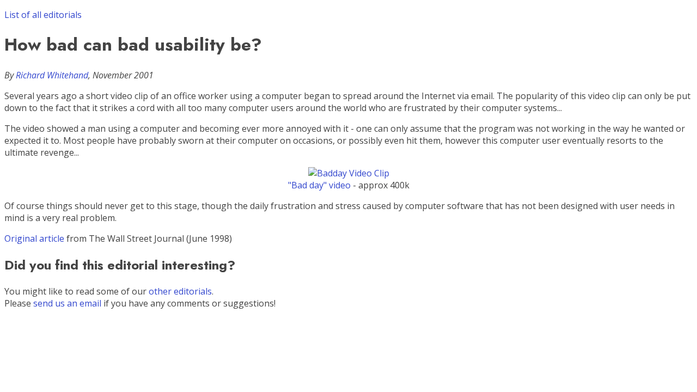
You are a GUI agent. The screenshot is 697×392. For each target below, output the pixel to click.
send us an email (67, 303)
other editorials (180, 291)
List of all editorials (43, 15)
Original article (34, 238)
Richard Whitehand (52, 75)
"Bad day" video (319, 185)
